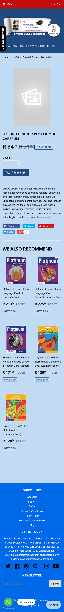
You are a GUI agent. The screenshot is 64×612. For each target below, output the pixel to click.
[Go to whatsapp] (8, 602)
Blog (32, 525)
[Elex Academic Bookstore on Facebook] (17, 567)
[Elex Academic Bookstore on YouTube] (56, 567)
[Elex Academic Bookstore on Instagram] (46, 567)
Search (32, 501)
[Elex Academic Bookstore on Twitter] (7, 567)
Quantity (7, 157)
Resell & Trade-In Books (32, 520)
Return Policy (32, 515)
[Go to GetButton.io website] (8, 608)
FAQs (32, 506)
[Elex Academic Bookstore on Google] (36, 567)
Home (5, 57)
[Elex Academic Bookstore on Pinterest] (26, 567)
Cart (58, 4)
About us (32, 496)
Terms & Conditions (32, 511)
